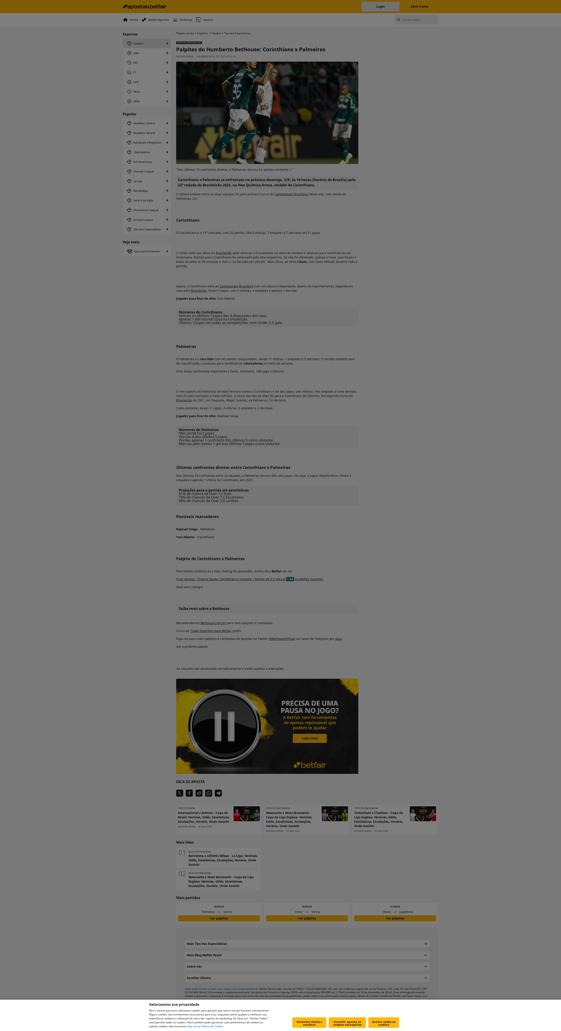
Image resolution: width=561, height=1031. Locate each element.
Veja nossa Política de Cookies (205, 1026)
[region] (280, 1015)
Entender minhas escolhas (309, 1023)
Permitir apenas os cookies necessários (347, 1023)
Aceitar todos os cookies (383, 1023)
